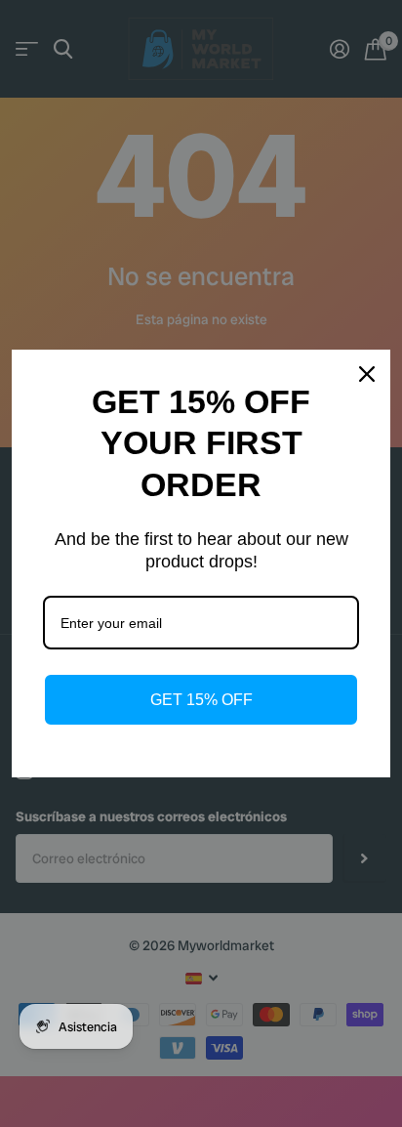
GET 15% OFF (201, 699)
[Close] (366, 374)
